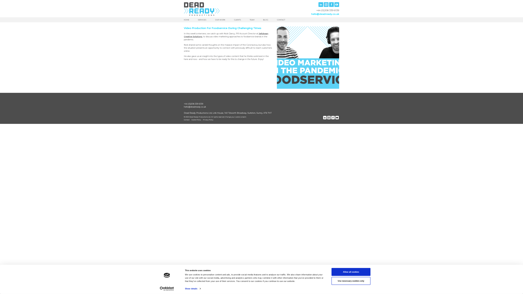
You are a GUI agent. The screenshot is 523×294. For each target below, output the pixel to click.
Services (202, 20)
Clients (237, 20)
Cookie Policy (196, 120)
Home (186, 20)
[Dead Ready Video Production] (202, 9)
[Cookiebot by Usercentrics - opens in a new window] (167, 289)
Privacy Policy (208, 120)
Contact (281, 20)
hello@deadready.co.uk (325, 14)
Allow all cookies (351, 272)
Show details (191, 288)
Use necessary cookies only (351, 281)
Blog (265, 20)
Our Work (220, 20)
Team (252, 20)
